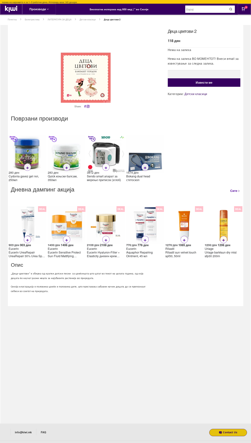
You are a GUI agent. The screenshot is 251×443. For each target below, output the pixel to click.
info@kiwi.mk (23, 432)
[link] (11, 9)
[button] (228, 432)
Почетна (12, 19)
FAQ (43, 432)
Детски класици (88, 19)
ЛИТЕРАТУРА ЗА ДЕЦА (59, 19)
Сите (233, 191)
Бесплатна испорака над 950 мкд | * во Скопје (119, 9)
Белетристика (32, 19)
